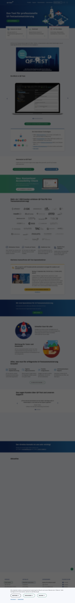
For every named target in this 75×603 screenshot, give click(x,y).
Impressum (13, 599)
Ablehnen (41, 595)
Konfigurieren (28, 595)
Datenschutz (21, 599)
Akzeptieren (15, 595)
